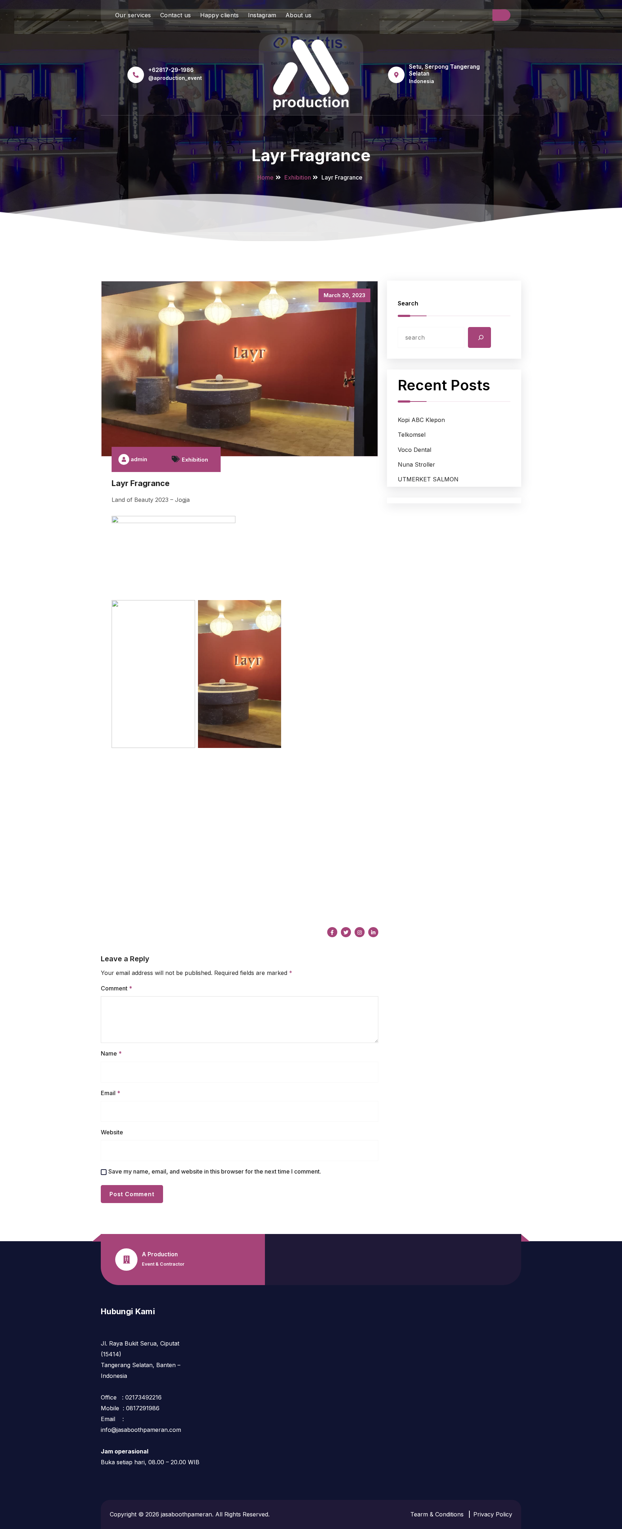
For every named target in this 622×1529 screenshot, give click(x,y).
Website (112, 1132)
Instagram (262, 15)
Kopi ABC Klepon (421, 419)
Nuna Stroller (416, 464)
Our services (133, 15)
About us (298, 15)
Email (110, 1093)
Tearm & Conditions (437, 1514)
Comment (116, 988)
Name (111, 1053)
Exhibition (297, 177)
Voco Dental (414, 449)
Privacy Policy (492, 1514)
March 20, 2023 (344, 295)
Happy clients (219, 15)
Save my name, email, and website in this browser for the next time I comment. (214, 1171)
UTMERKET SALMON (428, 479)
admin (138, 459)
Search (408, 303)
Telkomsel (411, 434)
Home (265, 177)
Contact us (175, 15)
